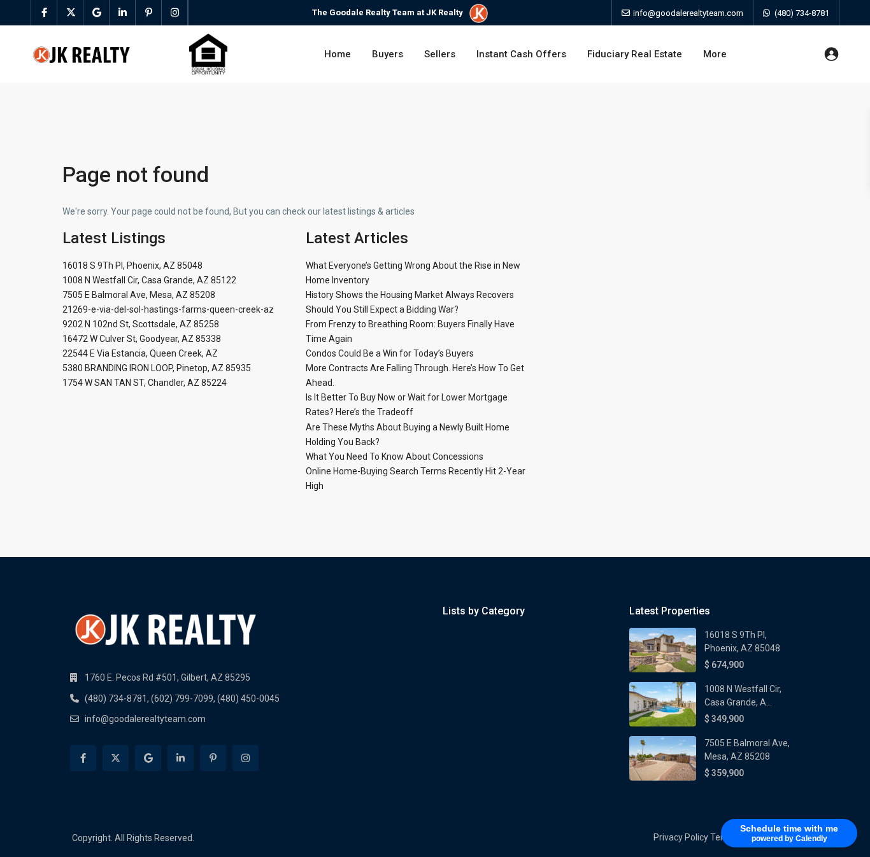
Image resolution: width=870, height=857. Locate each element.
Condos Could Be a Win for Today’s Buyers (390, 353)
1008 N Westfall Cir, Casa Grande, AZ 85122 (149, 280)
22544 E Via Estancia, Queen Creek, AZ (140, 353)
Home (337, 54)
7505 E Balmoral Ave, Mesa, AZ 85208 (138, 295)
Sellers (439, 54)
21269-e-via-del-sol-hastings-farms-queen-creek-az (168, 309)
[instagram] (175, 12)
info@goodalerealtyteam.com (145, 719)
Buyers (387, 54)
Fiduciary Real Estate (634, 54)
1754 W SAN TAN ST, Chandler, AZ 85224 (144, 383)
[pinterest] (149, 12)
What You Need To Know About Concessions (394, 456)
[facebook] (44, 12)
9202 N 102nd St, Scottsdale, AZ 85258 (140, 324)
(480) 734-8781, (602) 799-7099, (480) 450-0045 (182, 698)
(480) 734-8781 (801, 13)
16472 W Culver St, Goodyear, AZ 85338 (141, 339)
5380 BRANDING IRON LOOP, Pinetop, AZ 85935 (156, 368)
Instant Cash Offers (521, 54)
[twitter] (70, 12)
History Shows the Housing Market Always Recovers (410, 295)
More (715, 54)
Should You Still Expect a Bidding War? (382, 309)
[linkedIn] (123, 12)
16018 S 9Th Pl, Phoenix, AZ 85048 (132, 265)
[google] (96, 12)
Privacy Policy (680, 837)
